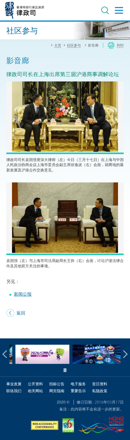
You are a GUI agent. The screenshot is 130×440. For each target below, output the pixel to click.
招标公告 (56, 384)
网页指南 (56, 390)
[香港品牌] (101, 426)
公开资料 (35, 384)
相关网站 (35, 390)
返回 (20, 313)
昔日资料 (99, 384)
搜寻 (105, 10)
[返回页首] (121, 329)
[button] (6, 354)
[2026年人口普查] (37, 362)
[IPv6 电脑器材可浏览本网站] (68, 426)
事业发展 (13, 384)
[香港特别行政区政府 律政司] (24, 10)
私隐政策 (99, 390)
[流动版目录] (119, 10)
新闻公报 (23, 294)
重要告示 (78, 390)
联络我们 (13, 390)
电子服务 (78, 384)
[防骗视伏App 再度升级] (94, 362)
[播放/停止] (65, 370)
